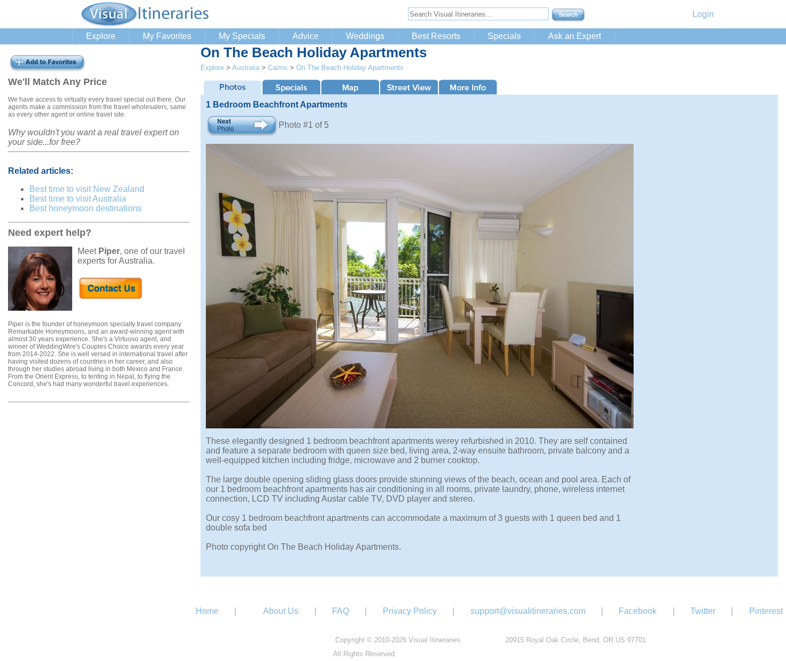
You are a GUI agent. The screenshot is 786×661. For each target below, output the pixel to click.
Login (703, 14)
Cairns (278, 68)
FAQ (340, 611)
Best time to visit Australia (77, 198)
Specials (504, 36)
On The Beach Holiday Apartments (350, 68)
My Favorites (167, 36)
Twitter (702, 611)
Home (207, 611)
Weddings (365, 36)
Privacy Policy (410, 611)
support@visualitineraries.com (528, 611)
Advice (305, 36)
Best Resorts (436, 36)
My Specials (242, 36)
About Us (280, 611)
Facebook (638, 611)
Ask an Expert (574, 36)
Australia (245, 68)
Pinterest (766, 611)
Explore (100, 36)
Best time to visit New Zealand (86, 189)
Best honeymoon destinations (85, 208)
